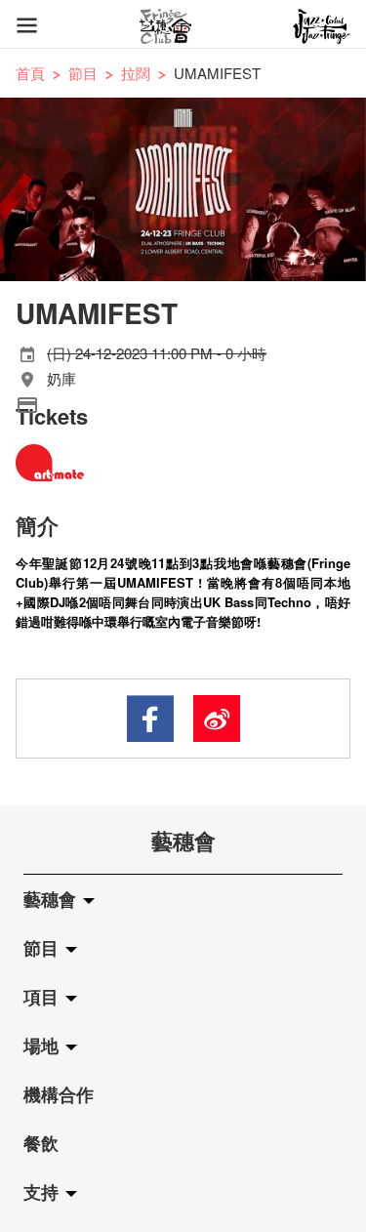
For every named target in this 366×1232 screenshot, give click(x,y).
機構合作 (58, 1094)
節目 (83, 72)
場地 (43, 1045)
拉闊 (135, 72)
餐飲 (41, 1143)
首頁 (30, 72)
